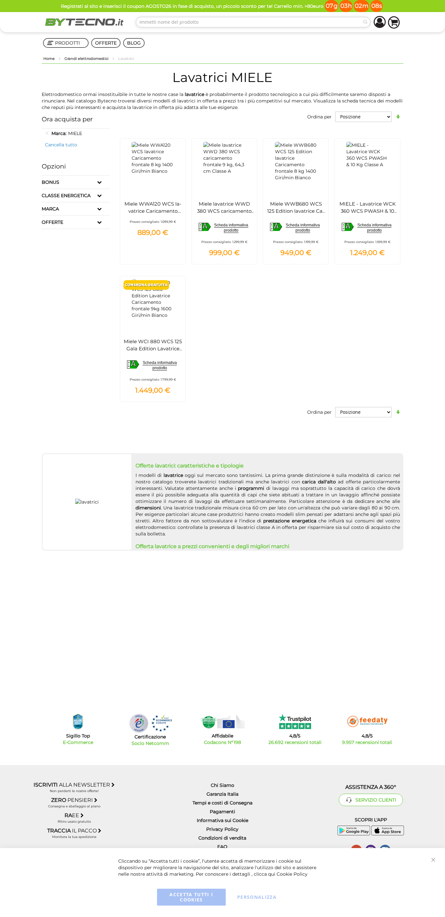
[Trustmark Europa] (161, 723)
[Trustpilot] (295, 721)
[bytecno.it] (84, 22)
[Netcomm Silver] (138, 723)
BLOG (134, 43)
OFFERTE (106, 43)
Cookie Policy (292, 874)
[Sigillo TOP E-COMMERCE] (77, 721)
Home (49, 58)
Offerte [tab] (52, 222)
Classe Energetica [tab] (66, 195)
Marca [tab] (50, 209)
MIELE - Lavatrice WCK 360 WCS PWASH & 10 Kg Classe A (367, 211)
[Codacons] (222, 721)
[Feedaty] (367, 721)
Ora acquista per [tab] (67, 119)
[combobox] (253, 22)
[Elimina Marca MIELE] (47, 133)
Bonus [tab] (50, 182)
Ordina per (319, 117)
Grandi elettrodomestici (87, 58)
